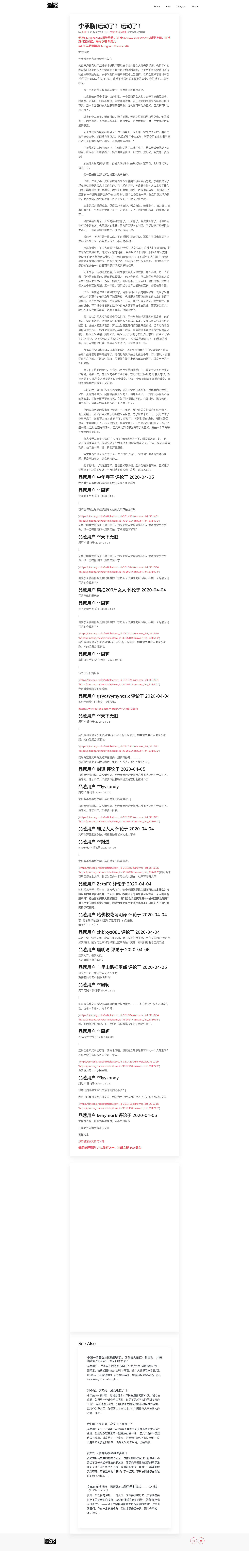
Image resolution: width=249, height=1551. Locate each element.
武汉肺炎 (122, 32)
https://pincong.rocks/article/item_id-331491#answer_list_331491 (119, 516)
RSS (168, 6)
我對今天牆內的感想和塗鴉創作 (107, 1453)
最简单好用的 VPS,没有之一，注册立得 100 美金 (109, 1147)
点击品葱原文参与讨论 (91, 1141)
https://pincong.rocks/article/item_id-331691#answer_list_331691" (119, 821)
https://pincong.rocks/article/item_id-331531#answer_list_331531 (119, 746)
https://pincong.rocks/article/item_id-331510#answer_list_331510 (119, 633)
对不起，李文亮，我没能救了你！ (108, 1390)
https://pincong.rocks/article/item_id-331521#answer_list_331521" (119, 684)
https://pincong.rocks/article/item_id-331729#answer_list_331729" (119, 1066)
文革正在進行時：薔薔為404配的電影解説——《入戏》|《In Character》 (123, 1488)
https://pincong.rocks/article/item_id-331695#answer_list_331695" (119, 872)
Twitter (195, 6)
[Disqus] (124, 1211)
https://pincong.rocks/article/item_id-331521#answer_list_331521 (119, 680)
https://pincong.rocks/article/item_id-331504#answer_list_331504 (119, 567)
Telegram (181, 6)
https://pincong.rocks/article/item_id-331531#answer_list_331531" (119, 750)
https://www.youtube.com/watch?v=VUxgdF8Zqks (108, 708)
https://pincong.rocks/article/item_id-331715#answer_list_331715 (119, 1103)
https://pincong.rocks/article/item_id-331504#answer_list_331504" (119, 571)
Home (157, 6)
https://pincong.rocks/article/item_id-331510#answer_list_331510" (119, 638)
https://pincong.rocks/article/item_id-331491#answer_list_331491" (119, 520)
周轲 (83, 32)
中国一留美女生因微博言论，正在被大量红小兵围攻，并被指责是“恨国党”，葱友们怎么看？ (124, 1359)
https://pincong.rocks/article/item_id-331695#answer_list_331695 (119, 867)
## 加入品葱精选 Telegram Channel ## (103, 46)
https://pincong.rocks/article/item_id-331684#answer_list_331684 (119, 1015)
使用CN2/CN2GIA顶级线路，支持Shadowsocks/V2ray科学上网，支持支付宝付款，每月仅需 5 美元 (124, 39)
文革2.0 (113, 32)
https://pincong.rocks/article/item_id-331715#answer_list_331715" (119, 1108)
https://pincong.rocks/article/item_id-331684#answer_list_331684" (119, 1019)
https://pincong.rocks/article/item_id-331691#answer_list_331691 (119, 817)
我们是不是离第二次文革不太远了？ (110, 1424)
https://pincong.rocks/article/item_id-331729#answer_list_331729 (119, 1061)
